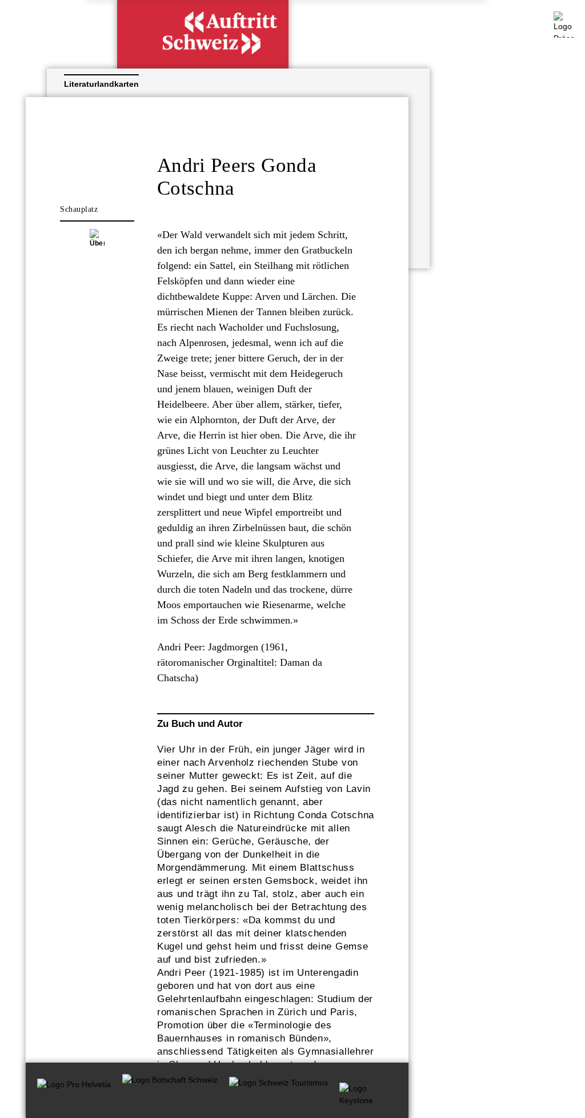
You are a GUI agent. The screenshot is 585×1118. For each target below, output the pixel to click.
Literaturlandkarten (105, 84)
